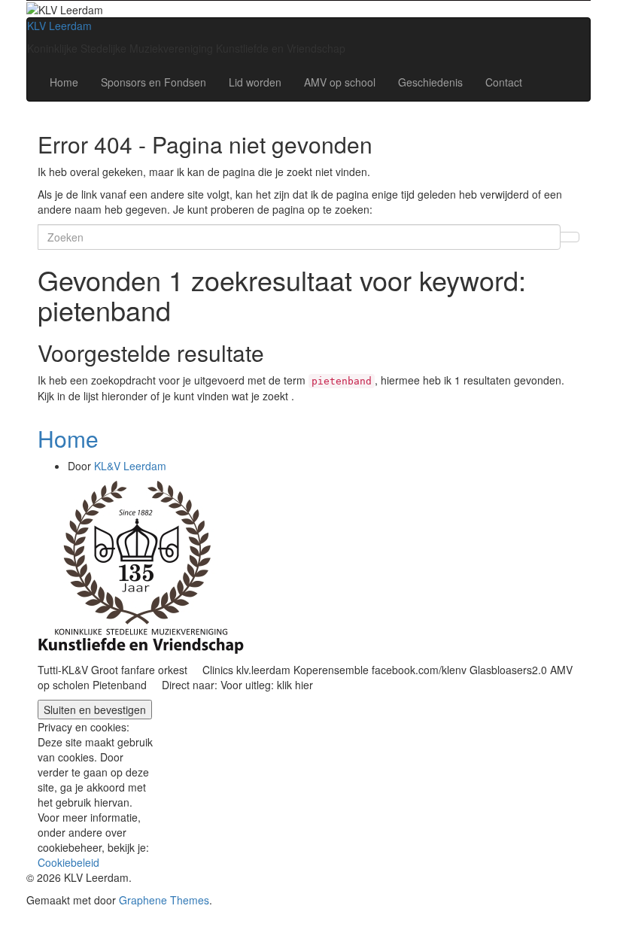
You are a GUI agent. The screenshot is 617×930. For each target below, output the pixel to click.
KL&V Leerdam (130, 465)
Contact (503, 82)
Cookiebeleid (68, 862)
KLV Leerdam (59, 25)
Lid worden (255, 82)
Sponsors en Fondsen (153, 82)
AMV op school (339, 82)
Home (64, 82)
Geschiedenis (430, 82)
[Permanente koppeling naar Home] (141, 565)
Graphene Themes (164, 899)
